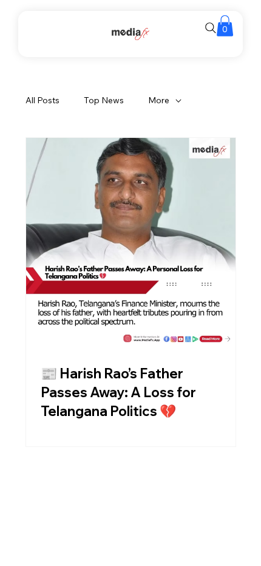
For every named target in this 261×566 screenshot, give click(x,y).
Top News (104, 100)
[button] (225, 25)
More (158, 100)
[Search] (210, 28)
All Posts (42, 100)
